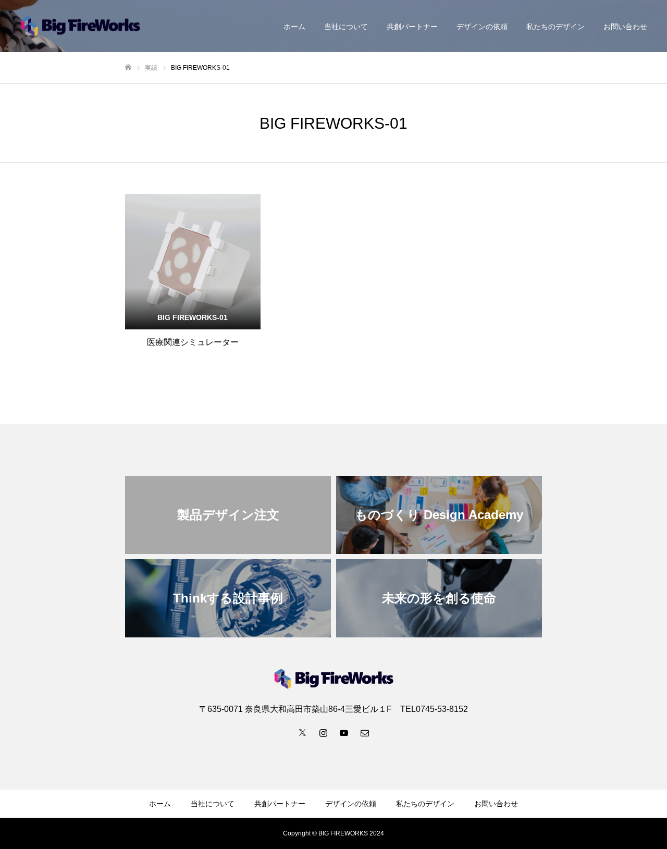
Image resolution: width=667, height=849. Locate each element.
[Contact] (365, 732)
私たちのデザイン (555, 26)
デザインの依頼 (482, 26)
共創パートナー (412, 26)
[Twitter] (302, 732)
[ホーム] (128, 67)
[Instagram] (323, 732)
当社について (346, 26)
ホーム (294, 26)
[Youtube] (344, 732)
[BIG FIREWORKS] (80, 26)
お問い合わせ (625, 26)
